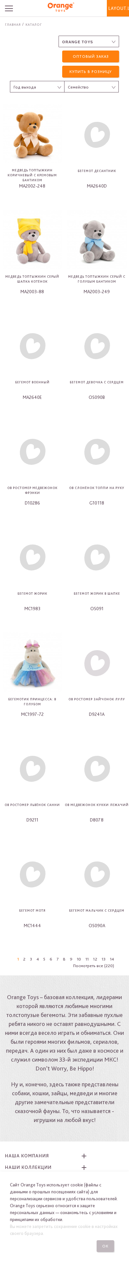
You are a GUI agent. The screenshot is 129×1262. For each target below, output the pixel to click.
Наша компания (27, 1155)
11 (87, 959)
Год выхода (25, 87)
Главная (13, 24)
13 (104, 959)
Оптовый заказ (91, 56)
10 (79, 959)
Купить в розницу (90, 71)
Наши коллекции (28, 1167)
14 (112, 959)
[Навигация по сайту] (13, 8)
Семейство (78, 87)
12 (95, 959)
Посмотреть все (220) (93, 965)
